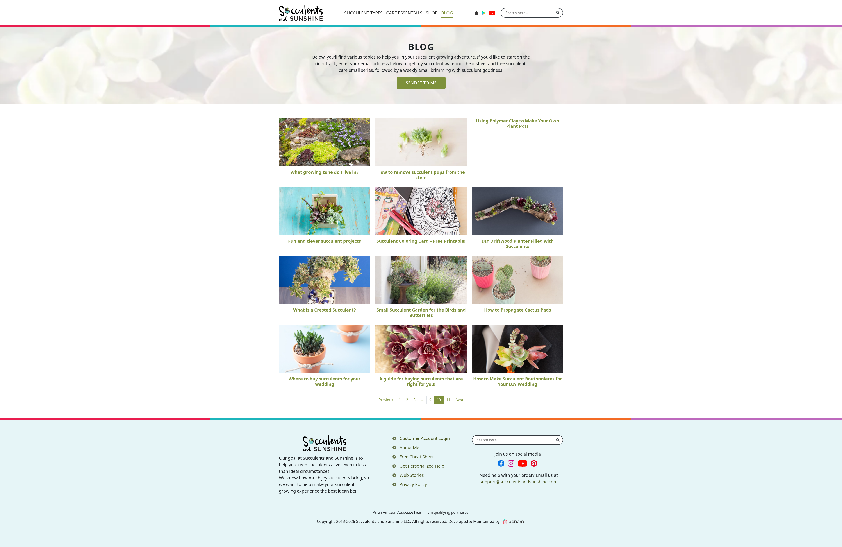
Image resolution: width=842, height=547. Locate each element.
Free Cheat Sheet (417, 457)
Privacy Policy (413, 484)
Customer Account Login (425, 438)
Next (459, 399)
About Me (409, 447)
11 (448, 399)
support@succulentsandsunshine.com (519, 482)
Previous (386, 399)
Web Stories (412, 475)
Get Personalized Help (422, 466)
